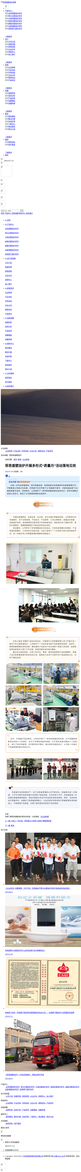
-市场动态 (25, 451)
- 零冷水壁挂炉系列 (27, 1087)
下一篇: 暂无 (9, 825)
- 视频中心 (41, 1096)
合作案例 (9, 373)
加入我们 (11, 54)
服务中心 (22, 213)
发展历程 (11, 44)
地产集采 (11, 145)
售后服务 (11, 126)
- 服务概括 (9, 1117)
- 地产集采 (17, 1123)
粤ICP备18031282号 (58, 1156)
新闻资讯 (9, 288)
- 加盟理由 (33, 1110)
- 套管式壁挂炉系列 (72, 1087)
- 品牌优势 (9, 1110)
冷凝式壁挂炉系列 (15, 18)
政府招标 (11, 142)
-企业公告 (33, 451)
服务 (6, 114)
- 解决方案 (17, 1117)
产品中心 (9, 11)
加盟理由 (11, 101)
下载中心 (11, 124)
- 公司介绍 (9, 1096)
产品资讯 (11, 80)
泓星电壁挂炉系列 (15, 26)
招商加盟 (15, 213)
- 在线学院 (25, 1117)
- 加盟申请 (41, 1110)
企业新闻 (11, 67)
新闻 (6, 65)
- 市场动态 (25, 1103)
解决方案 (11, 119)
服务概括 (11, 116)
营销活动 (11, 78)
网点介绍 (11, 129)
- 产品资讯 (49, 1103)
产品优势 (11, 98)
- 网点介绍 (49, 1117)
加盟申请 (11, 103)
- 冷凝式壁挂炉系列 (42, 1087)
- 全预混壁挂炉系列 (12, 1087)
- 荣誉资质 (25, 1096)
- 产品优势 (25, 1110)
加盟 (6, 91)
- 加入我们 (49, 1096)
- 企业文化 (33, 1096)
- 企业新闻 (9, 1103)
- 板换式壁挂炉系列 (57, 1087)
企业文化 (11, 49)
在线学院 (11, 121)
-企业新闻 (8, 451)
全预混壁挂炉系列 (15, 13)
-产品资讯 (49, 451)
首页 (2, 213)
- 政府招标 (9, 1123)
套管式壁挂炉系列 (15, 23)
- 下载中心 (33, 1117)
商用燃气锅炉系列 (15, 29)
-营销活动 (41, 451)
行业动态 (11, 70)
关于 (6, 39)
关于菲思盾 (10, 258)
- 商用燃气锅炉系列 (26, 1089)
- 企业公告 (33, 1103)
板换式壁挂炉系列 (15, 21)
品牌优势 (11, 93)
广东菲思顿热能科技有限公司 (33, 1156)
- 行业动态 (17, 1103)
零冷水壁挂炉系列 (15, 16)
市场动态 (11, 72)
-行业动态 (16, 451)
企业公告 (11, 75)
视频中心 (11, 52)
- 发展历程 (17, 1096)
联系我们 (29, 213)
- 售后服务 (41, 1117)
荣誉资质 (11, 47)
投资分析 (11, 96)
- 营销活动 (41, 1103)
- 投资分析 (17, 1110)
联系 (6, 155)
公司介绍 (11, 42)
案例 (6, 139)
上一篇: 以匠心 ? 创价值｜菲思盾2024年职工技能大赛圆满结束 (28, 821)
